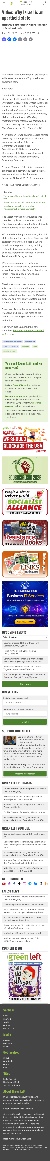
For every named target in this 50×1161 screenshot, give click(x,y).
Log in (44, 3)
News (6, 1015)
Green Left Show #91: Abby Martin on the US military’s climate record (23, 919)
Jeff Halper (21, 24)
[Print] (20, 39)
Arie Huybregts (13, 28)
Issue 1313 (25, 33)
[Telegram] (29, 883)
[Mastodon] (4, 39)
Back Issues (8, 1028)
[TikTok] (19, 883)
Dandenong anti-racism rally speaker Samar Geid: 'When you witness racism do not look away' (24, 844)
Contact (6, 1064)
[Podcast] (9, 883)
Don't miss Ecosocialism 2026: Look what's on (24, 835)
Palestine (25, 346)
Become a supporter (15, 396)
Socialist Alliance (11, 1085)
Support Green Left (16, 730)
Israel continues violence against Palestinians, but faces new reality (19, 207)
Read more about (17, 1138)
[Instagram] (24, 883)
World (35, 33)
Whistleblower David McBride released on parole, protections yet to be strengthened (24, 903)
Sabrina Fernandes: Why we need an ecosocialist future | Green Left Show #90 (23, 819)
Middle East (30, 341)
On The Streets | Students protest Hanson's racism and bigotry (24, 790)
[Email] (25, 39)
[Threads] (41, 883)
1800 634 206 (29, 410)
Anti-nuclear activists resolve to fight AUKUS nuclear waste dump (21, 932)
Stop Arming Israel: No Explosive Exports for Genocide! (24, 676)
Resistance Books (11, 1082)
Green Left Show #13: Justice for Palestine (24, 202)
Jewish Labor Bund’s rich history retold (22, 925)
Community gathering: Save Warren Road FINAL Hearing (23, 660)
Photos (6, 1040)
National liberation (10, 346)
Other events (25, 684)
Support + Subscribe (26, 3)
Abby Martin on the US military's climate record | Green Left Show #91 (23, 798)
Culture (6, 1025)
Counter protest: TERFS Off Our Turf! (21, 642)
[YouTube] (4, 883)
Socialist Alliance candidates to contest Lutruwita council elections (22, 911)
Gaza (35, 346)
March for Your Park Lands (16, 650)
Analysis (7, 1018)
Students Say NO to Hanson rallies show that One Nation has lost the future (23, 862)
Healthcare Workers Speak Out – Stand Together (22, 668)
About (6, 1057)
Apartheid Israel (9, 351)
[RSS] (46, 883)
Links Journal (9, 1079)
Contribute (8, 1061)
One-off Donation (21, 385)
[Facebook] (9, 39)
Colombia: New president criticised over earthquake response (22, 940)
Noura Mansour (38, 24)
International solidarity (12, 341)
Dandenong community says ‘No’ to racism (23, 896)
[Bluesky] (15, 39)
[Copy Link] (31, 39)
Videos (6, 1046)
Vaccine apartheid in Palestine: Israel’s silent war (24, 197)
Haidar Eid (8, 24)
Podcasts (7, 1043)
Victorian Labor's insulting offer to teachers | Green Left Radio (24, 806)
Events (6, 1067)
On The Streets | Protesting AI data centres (24, 812)
